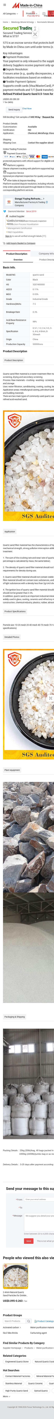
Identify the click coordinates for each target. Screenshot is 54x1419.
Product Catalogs (45, 1321)
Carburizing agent (38, 1332)
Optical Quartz (41, 1390)
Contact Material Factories (17, 1376)
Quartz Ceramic (35, 1383)
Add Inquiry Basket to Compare (20, 243)
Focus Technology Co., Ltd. (38, 1407)
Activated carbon (11, 1327)
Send (28, 1241)
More (5, 1396)
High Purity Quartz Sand (16, 1390)
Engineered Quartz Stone (16, 1361)
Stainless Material (13, 1383)
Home (5, 22)
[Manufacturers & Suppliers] (27, 5)
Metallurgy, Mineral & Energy (22, 22)
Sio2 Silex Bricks (10, 1332)
